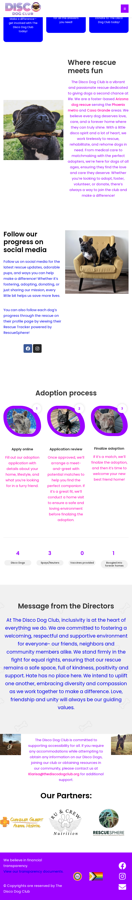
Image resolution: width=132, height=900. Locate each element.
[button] (125, 8)
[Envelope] (122, 887)
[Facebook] (28, 348)
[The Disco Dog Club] (22, 8)
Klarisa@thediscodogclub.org (53, 774)
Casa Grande (98, 110)
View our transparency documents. (33, 871)
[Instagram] (37, 348)
